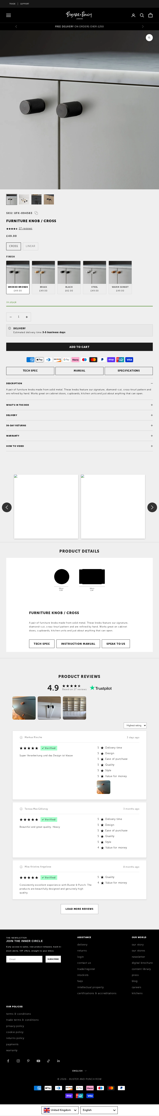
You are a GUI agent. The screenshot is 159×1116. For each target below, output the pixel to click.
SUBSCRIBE (53, 959)
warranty (11, 1050)
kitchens (137, 993)
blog (135, 981)
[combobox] (60, 1110)
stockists (83, 975)
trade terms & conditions (22, 1020)
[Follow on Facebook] (8, 1061)
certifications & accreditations (96, 993)
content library (141, 969)
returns (82, 950)
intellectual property (90, 987)
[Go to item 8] (24, 199)
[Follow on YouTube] (38, 1061)
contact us (84, 963)
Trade (12, 4)
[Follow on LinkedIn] (58, 1061)
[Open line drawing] (79, 580)
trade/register (86, 969)
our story (138, 944)
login (80, 957)
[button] (46, 507)
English (77, 1071)
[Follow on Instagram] (18, 1061)
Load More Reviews (79, 909)
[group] (24, 708)
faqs (80, 981)
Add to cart (79, 346)
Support (24, 4)
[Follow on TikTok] (48, 1061)
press (135, 975)
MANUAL (79, 370)
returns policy (15, 1038)
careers (136, 987)
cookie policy (14, 1032)
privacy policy (15, 1026)
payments (12, 1044)
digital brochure (142, 963)
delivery (82, 944)
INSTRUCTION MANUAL (78, 643)
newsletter (138, 957)
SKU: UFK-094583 (19, 213)
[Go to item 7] (11, 199)
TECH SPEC (30, 370)
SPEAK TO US (115, 643)
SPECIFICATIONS (129, 370)
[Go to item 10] (48, 199)
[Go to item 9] (36, 199)
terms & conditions (18, 1014)
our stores (138, 950)
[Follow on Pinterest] (28, 1061)
